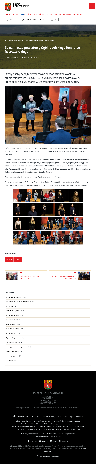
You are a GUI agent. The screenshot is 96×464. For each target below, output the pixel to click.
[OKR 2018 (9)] (62, 210)
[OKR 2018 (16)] (20, 238)
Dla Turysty (35, 416)
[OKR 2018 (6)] (20, 210)
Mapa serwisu (70, 434)
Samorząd (69, 416)
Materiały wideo (11, 324)
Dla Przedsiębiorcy (48, 416)
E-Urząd (17, 14)
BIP (9, 14)
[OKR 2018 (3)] (48, 196)
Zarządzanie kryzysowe (13, 310)
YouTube (45, 441)
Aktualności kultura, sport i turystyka (18, 302)
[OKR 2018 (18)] (48, 238)
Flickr (54, 441)
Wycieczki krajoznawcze (13, 338)
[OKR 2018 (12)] (34, 224)
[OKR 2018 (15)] (76, 224)
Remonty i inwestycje (12, 329)
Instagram (64, 441)
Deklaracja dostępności (29, 434)
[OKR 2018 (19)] (62, 238)
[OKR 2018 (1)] (20, 196)
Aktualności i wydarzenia (34, 40)
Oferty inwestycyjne (12, 342)
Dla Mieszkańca (23, 416)
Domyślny (79, 14)
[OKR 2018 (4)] (62, 196)
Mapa (56, 20)
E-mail (45, 20)
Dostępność (33, 14)
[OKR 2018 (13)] (48, 224)
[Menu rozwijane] (92, 6)
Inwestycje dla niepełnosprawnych (17, 347)
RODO (43, 14)
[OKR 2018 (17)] (34, 238)
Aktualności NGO (11, 320)
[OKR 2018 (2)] (34, 196)
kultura (18, 259)
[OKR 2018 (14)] (62, 224)
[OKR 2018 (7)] (34, 210)
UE (25, 14)
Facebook (33, 441)
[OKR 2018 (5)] (76, 196)
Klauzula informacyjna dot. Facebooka (48, 436)
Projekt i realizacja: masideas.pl (48, 456)
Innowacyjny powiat (12, 356)
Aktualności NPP (11, 333)
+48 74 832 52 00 (30, 20)
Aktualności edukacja (16, 40)
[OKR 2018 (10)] (76, 210)
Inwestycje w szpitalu (12, 351)
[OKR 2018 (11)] (20, 224)
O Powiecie (79, 416)
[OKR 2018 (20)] (76, 238)
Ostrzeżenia (9, 360)
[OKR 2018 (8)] (48, 210)
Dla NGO (60, 416)
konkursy (9, 259)
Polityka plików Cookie (55, 434)
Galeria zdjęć (49, 40)
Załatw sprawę (14, 20)
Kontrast (68, 14)
